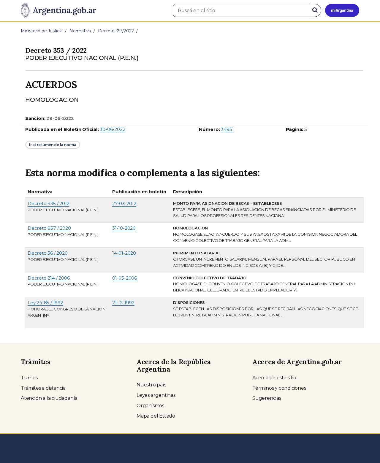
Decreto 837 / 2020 (49, 228)
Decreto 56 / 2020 (48, 253)
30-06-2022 (112, 129)
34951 (227, 129)
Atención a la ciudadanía (49, 398)
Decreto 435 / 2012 (48, 203)
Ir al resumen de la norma (52, 144)
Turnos (29, 377)
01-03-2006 (124, 278)
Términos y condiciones (279, 388)
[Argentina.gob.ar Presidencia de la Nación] (58, 10)
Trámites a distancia (43, 388)
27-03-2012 (124, 203)
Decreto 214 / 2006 (48, 278)
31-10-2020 (124, 228)
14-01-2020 (124, 253)
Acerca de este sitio (274, 377)
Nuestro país (151, 385)
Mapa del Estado (156, 416)
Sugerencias (266, 398)
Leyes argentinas (156, 395)
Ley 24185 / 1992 (45, 302)
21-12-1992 (123, 302)
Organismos (150, 405)
